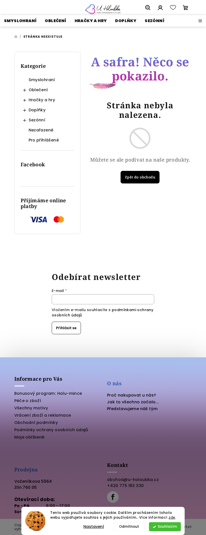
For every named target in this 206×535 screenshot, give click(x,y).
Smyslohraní (42, 80)
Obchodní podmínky (36, 422)
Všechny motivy (31, 408)
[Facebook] (113, 497)
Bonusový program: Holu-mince (48, 393)
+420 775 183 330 (125, 486)
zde (172, 517)
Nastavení (93, 526)
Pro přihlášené (44, 140)
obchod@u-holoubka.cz (133, 479)
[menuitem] (20, 21)
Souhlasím (167, 526)
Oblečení (38, 90)
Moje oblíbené (29, 437)
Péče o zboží (27, 401)
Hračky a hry (42, 100)
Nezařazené (41, 130)
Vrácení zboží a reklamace (42, 415)
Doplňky (37, 110)
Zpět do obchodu (140, 177)
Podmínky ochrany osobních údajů (51, 430)
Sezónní (37, 120)
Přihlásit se (66, 327)
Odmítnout (129, 526)
